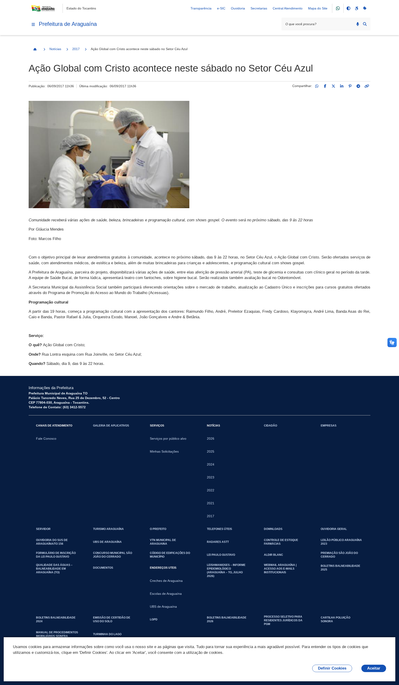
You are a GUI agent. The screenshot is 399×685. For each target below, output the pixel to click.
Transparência (201, 8)
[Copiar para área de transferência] (366, 86)
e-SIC (221, 8)
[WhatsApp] (316, 86)
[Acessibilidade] (356, 8)
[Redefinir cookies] (365, 8)
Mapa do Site (317, 8)
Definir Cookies (332, 668)
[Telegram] (358, 86)
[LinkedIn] (341, 86)
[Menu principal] (33, 24)
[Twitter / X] (333, 86)
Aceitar (373, 668)
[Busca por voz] (357, 24)
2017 (76, 49)
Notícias (55, 49)
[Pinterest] (350, 86)
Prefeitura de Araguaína (68, 24)
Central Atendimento (287, 8)
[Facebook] (325, 86)
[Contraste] (348, 8)
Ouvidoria (238, 8)
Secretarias (259, 8)
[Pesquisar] (365, 24)
